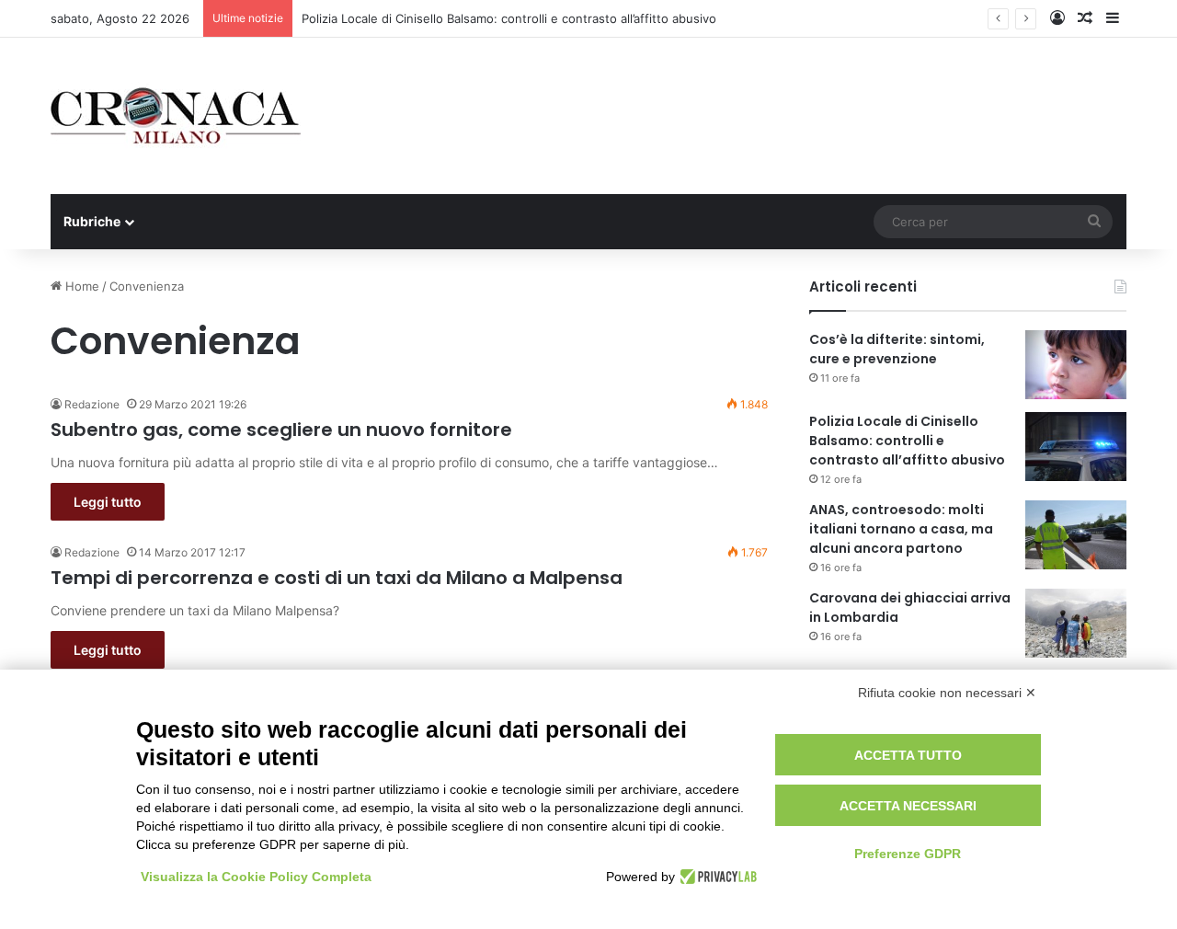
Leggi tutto (108, 502)
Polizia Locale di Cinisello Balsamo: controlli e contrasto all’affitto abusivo (509, 18)
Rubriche (91, 221)
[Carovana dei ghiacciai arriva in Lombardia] (1075, 623)
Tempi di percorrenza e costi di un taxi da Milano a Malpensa (337, 578)
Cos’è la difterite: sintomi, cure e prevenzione (897, 349)
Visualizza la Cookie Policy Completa (256, 876)
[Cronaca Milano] (176, 116)
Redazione (92, 404)
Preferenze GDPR (907, 853)
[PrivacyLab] (716, 876)
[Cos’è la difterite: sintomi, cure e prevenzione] (1075, 364)
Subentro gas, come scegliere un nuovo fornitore (281, 429)
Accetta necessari (908, 805)
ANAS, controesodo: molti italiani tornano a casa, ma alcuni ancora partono (901, 528)
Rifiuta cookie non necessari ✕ (947, 692)
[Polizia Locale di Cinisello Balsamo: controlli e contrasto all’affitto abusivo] (1075, 446)
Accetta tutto (908, 755)
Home (80, 286)
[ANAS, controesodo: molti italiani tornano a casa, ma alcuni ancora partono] (1075, 534)
